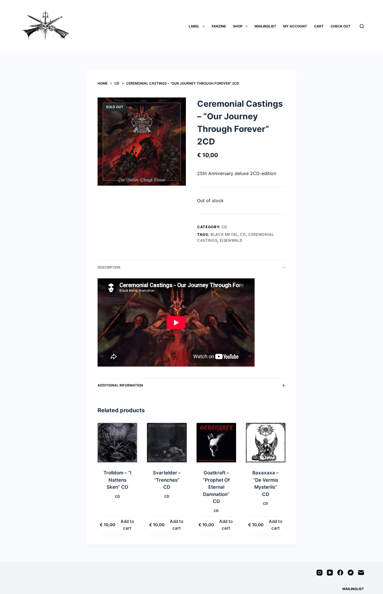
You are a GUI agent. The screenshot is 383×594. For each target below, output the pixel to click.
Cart (319, 26)
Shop (238, 26)
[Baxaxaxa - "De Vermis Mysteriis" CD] (265, 442)
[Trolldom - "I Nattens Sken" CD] (117, 442)
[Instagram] (319, 573)
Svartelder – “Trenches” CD (167, 480)
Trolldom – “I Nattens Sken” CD (117, 480)
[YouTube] (330, 573)
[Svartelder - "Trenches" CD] (166, 442)
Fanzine (219, 26)
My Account (295, 26)
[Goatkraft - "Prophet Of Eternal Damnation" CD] (216, 442)
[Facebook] (340, 573)
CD (224, 227)
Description (109, 267)
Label (194, 26)
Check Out (340, 26)
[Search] (362, 26)
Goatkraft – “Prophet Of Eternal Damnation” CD (216, 487)
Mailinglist (265, 26)
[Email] (361, 573)
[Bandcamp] (351, 573)
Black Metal (224, 234)
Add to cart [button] (127, 525)
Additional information (120, 385)
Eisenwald (231, 240)
